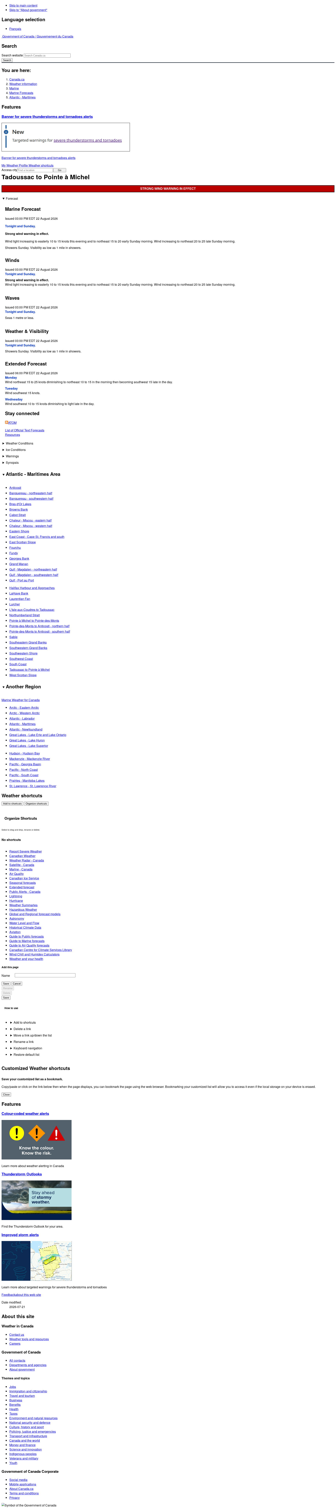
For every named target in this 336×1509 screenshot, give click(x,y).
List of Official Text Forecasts (24, 430)
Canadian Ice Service (24, 878)
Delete (6, 993)
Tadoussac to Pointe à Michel (29, 669)
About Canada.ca (21, 1488)
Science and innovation (25, 1449)
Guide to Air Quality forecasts (29, 945)
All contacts (17, 1360)
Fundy (13, 553)
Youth (13, 1463)
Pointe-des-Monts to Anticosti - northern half (39, 626)
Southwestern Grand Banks (28, 648)
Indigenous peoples (23, 1454)
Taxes (13, 1413)
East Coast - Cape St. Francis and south (36, 536)
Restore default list (26, 1054)
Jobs (12, 1386)
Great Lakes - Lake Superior (28, 745)
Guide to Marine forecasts (27, 941)
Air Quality (16, 873)
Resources (12, 434)
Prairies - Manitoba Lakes (27, 780)
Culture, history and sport (26, 1427)
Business (15, 1400)
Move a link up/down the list (33, 1035)
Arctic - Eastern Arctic (24, 707)
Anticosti (15, 487)
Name (6, 975)
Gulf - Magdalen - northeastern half (33, 569)
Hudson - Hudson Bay (24, 753)
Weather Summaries (23, 905)
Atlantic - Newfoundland (25, 729)
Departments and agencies (27, 1365)
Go (59, 170)
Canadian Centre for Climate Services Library (40, 950)
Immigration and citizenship (28, 1391)
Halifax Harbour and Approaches (32, 588)
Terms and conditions (24, 1493)
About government (22, 1369)
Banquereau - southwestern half (31, 498)
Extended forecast (21, 887)
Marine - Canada (20, 869)
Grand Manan (18, 564)
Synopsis (12, 462)
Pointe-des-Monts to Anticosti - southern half (39, 631)
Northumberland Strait (24, 615)
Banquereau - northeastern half (30, 493)
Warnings (12, 456)
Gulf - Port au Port (21, 580)
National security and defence (29, 1422)
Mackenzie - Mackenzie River (29, 758)
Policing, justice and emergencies (32, 1431)
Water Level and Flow (24, 923)
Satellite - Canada (21, 865)
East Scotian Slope (22, 542)
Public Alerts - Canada (24, 891)
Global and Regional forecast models (34, 914)
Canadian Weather (22, 856)
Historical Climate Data (25, 927)
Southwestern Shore (23, 653)
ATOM (12, 422)
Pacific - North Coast (23, 769)
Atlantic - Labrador (22, 718)
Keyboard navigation (28, 1048)
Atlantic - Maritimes (22, 97)
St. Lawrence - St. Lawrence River (32, 786)
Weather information (23, 84)
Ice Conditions (16, 449)
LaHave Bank (18, 593)
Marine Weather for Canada (21, 700)
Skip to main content (23, 5)
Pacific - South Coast (23, 775)
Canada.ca (16, 79)
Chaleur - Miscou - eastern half (30, 520)
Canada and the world (24, 1440)
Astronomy (16, 918)
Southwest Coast (21, 658)
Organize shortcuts (36, 803)
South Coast (17, 664)
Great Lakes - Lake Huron (27, 740)
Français (15, 28)
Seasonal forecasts (22, 882)
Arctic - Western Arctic (24, 713)
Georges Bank (19, 558)
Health (13, 1409)
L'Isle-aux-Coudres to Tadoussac (31, 609)
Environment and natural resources (33, 1418)
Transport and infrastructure (28, 1436)
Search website (12, 55)
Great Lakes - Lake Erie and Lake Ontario (37, 735)
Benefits (15, 1404)
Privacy (14, 1497)
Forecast (12, 198)
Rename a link (24, 1041)
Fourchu (15, 547)
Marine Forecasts (21, 92)
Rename (7, 988)
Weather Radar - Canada (26, 860)
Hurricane (16, 900)
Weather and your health (26, 959)
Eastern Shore (19, 531)
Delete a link (22, 1029)
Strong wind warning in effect (168, 188)
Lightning (15, 896)
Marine (14, 88)
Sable (13, 637)
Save (6, 983)
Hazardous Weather (23, 909)
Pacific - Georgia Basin (25, 764)
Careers (14, 1343)
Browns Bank (18, 509)
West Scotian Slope (23, 675)
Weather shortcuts (41, 165)
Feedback (21, 1294)
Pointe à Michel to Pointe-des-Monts (34, 620)
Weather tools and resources (29, 1339)
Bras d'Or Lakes (20, 504)
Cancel (17, 983)
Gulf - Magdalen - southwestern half (33, 575)
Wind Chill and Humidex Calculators (34, 954)
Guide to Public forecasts (26, 936)
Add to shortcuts (12, 803)
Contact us (16, 1334)
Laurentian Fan (19, 598)
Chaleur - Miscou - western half (30, 525)
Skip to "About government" (28, 10)
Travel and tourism (22, 1395)
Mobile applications (22, 1484)
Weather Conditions (19, 443)
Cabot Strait (17, 515)
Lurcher (14, 604)
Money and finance (22, 1445)
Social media (18, 1479)
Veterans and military (23, 1458)
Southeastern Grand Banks (28, 642)
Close (6, 1094)
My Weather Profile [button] (15, 165)
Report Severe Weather (25, 851)
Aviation (15, 932)
